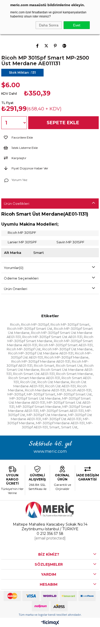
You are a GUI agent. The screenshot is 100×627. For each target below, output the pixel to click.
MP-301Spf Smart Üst (74, 394)
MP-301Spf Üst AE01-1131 (62, 419)
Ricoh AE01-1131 (79, 390)
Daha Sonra (48, 25)
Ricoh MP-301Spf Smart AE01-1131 (66, 345)
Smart (54, 427)
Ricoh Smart (44, 365)
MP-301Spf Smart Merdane (38, 406)
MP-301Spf (16, 394)
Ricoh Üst (28, 382)
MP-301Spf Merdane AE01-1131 (60, 423)
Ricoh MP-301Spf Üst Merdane (67, 349)
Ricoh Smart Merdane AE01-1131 (34, 378)
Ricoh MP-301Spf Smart (70, 324)
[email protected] (50, 538)
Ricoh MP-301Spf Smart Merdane (50, 339)
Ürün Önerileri (15, 289)
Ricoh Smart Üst (69, 365)
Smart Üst (69, 427)
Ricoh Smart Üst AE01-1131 (34, 374)
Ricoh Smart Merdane (74, 374)
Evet (76, 25)
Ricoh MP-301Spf (35, 324)
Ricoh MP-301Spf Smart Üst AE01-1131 (52, 337)
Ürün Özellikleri (16, 203)
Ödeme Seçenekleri (21, 278)
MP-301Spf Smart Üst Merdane (35, 398)
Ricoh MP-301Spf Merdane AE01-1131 (40, 361)
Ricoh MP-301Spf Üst (24, 349)
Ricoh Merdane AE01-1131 (45, 390)
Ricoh (14, 324)
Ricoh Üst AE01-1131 (60, 386)
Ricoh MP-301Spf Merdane (66, 357)
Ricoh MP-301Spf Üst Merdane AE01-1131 (40, 353)
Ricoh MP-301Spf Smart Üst (29, 328)
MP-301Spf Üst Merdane (47, 415)
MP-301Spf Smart (41, 394)
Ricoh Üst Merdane (53, 382)
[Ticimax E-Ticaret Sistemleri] (50, 623)
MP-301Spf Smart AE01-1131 (62, 411)
